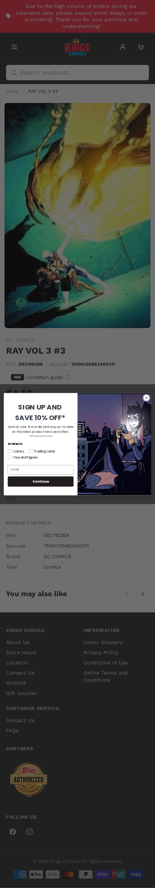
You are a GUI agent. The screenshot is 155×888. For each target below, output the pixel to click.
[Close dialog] (146, 397)
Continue (40, 481)
